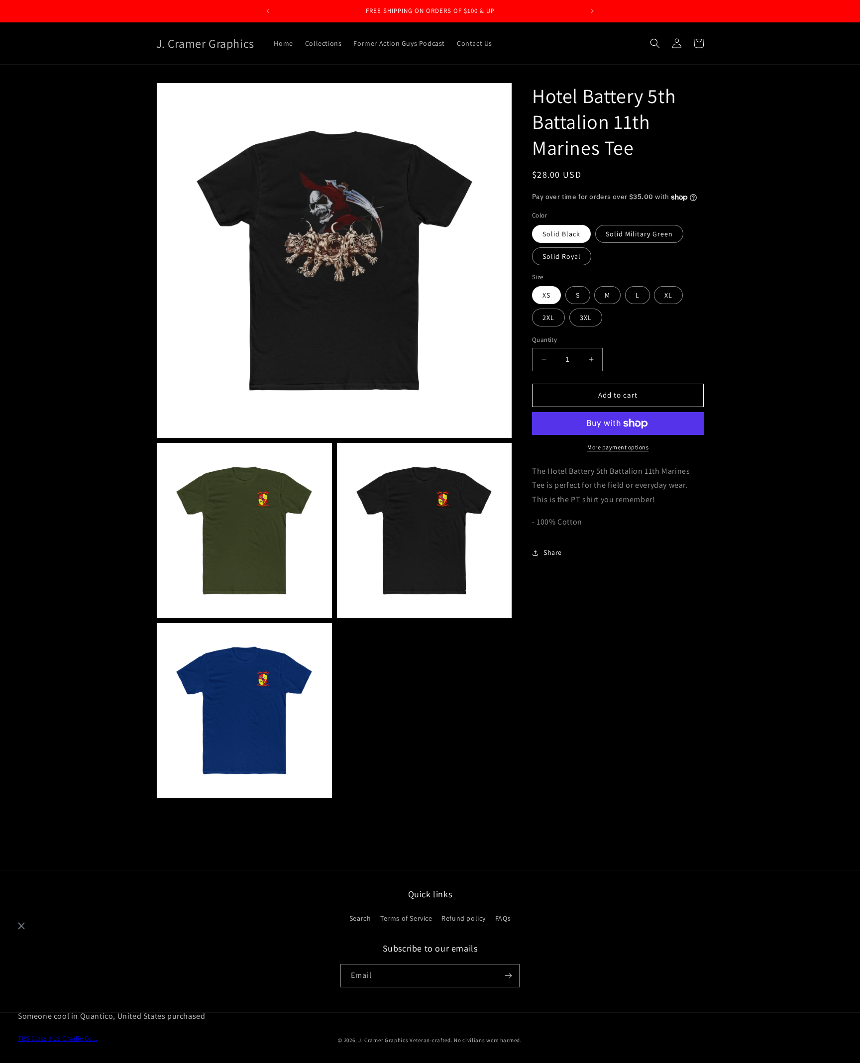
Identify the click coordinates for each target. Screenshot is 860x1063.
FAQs (503, 918)
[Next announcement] (592, 11)
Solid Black (561, 233)
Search (360, 918)
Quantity (544, 339)
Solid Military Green (639, 233)
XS (546, 295)
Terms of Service (406, 918)
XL (668, 295)
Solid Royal (561, 256)
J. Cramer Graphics (383, 1040)
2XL (548, 317)
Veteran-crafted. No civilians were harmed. (466, 1040)
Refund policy (463, 918)
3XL (586, 317)
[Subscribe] (508, 975)
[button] (655, 43)
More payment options (617, 447)
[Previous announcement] (268, 11)
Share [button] (552, 552)
